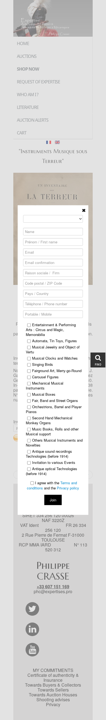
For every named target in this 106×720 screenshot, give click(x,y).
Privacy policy (68, 488)
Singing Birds (42, 364)
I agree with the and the (53, 485)
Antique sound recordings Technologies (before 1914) (49, 453)
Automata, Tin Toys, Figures (54, 340)
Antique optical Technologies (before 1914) (51, 471)
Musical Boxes (43, 394)
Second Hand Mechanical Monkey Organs (49, 420)
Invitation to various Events (53, 462)
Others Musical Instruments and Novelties (54, 442)
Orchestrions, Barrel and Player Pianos (54, 409)
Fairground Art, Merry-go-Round (57, 370)
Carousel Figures (45, 376)
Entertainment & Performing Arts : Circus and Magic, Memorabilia (51, 329)
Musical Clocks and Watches (55, 358)
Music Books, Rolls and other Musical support (52, 431)
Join (53, 499)
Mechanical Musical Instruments (44, 385)
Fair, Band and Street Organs (55, 400)
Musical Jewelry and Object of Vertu (53, 349)
